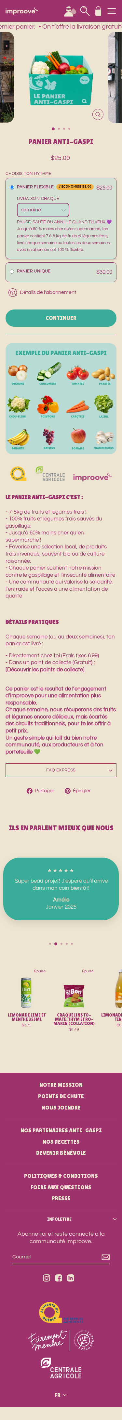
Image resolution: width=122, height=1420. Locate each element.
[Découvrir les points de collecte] (45, 669)
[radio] (12, 188)
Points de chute (61, 1096)
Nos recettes (61, 1141)
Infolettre (59, 1219)
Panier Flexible (54, 187)
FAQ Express (60, 770)
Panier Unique (34, 271)
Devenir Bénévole (61, 1153)
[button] (61, 272)
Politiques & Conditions (61, 1176)
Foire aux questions (61, 1187)
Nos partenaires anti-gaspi (61, 1130)
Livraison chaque (39, 198)
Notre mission (61, 1085)
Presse (61, 1198)
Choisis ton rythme (28, 173)
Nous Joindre (61, 1107)
